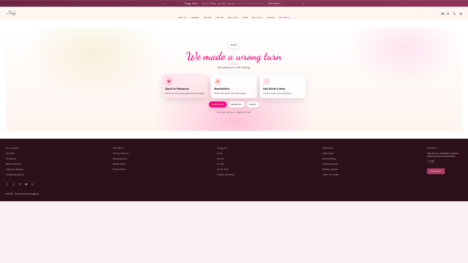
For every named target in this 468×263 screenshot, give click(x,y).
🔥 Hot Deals (218, 104)
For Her (220, 158)
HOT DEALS (284, 18)
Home (220, 153)
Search (252, 104)
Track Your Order (330, 174)
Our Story (10, 153)
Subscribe (435, 171)
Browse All (236, 104)
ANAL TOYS (233, 18)
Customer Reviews (14, 169)
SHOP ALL (182, 18)
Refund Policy (119, 164)
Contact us (11, 158)
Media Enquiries (13, 164)
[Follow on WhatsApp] (32, 184)
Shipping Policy (120, 158)
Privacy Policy (119, 169)
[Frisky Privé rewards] (443, 14)
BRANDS (195, 18)
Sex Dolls (257, 18)
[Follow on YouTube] (26, 184)
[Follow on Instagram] (20, 184)
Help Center (328, 153)
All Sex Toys (223, 169)
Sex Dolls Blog (329, 158)
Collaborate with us (15, 174)
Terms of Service (121, 153)
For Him (220, 164)
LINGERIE (270, 18)
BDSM (245, 18)
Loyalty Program (330, 164)
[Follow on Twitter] (13, 184)
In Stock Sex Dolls (225, 174)
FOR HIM (219, 18)
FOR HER (207, 18)
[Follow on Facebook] (7, 184)
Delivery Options (330, 169)
